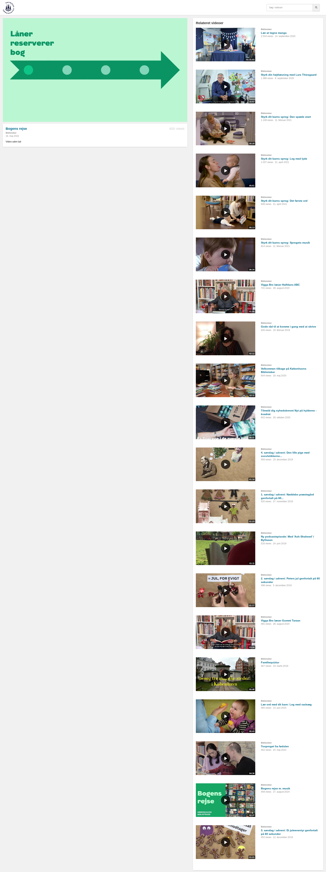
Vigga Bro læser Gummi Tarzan (280, 620)
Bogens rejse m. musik (275, 788)
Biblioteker (11, 133)
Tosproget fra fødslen (275, 746)
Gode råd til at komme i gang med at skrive (288, 326)
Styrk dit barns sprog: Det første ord (284, 200)
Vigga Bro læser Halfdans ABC (280, 284)
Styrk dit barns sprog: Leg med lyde (284, 158)
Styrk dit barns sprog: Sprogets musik (285, 242)
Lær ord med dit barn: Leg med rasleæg (286, 704)
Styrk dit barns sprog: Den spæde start (286, 116)
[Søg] (316, 7)
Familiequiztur (270, 662)
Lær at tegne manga (274, 32)
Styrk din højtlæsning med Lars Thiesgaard (289, 74)
